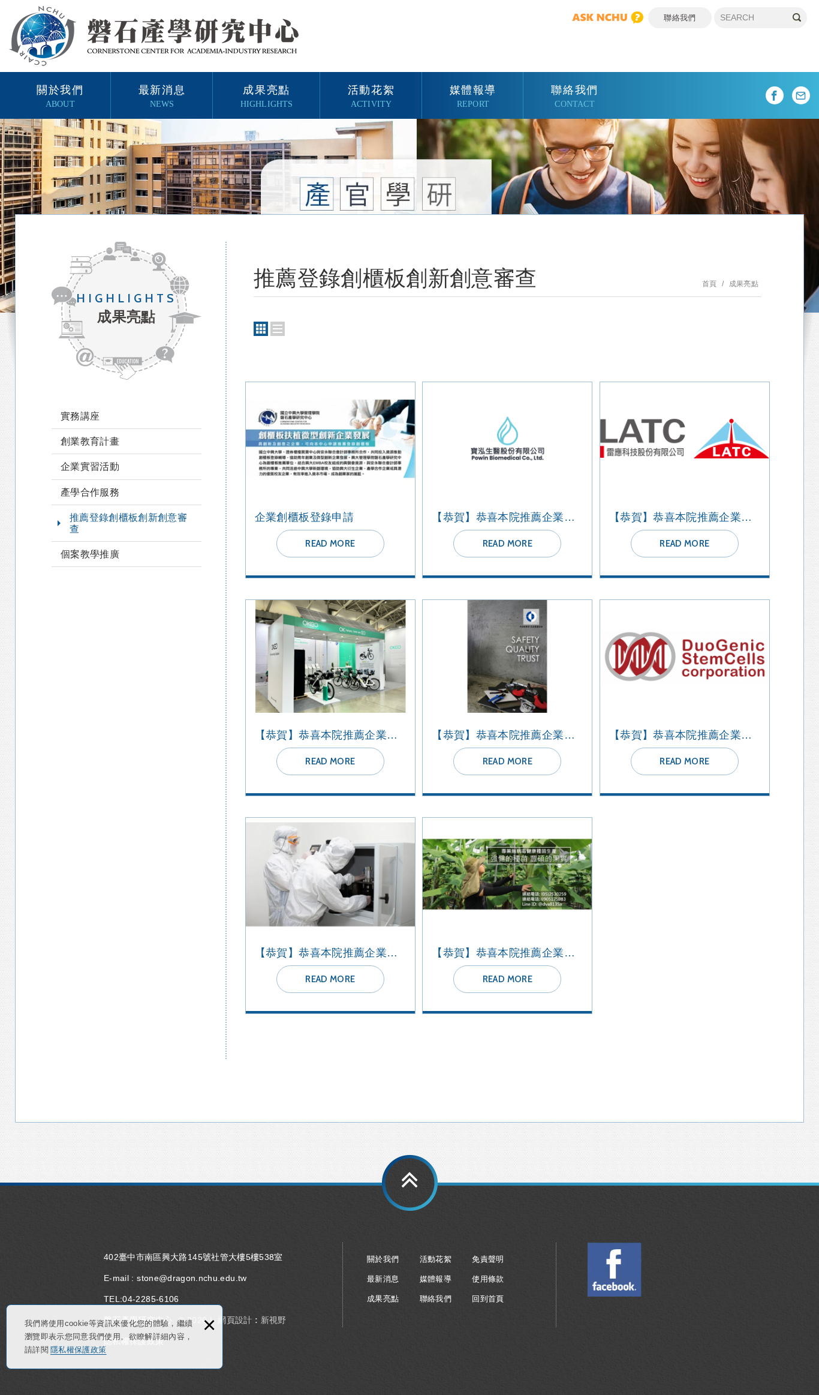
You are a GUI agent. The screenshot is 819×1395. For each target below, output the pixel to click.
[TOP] (409, 1182)
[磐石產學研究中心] (154, 36)
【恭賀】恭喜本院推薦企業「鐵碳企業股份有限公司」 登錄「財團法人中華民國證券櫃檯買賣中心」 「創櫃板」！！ (507, 698)
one (277, 329)
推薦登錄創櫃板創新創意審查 (128, 523)
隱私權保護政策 (78, 1349)
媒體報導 (473, 95)
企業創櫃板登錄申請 (330, 480)
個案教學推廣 (90, 554)
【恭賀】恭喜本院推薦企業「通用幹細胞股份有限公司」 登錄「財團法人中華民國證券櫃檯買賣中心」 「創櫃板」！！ (684, 698)
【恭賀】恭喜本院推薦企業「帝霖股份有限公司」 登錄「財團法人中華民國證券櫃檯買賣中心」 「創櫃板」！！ (507, 915)
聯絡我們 (679, 18)
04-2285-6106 (150, 1299)
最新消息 (161, 95)
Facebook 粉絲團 (615, 1270)
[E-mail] (801, 95)
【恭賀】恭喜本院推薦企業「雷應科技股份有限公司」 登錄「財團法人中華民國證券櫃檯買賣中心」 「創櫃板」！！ (684, 480)
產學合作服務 (90, 492)
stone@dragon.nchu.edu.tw (191, 1278)
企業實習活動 (90, 466)
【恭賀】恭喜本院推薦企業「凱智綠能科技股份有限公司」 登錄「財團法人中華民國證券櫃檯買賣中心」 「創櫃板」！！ (330, 698)
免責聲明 (488, 1259)
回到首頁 (488, 1298)
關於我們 (60, 95)
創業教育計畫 (90, 441)
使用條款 (488, 1278)
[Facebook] (775, 95)
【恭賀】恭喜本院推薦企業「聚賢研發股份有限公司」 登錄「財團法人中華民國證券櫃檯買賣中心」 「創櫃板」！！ (330, 915)
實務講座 (80, 416)
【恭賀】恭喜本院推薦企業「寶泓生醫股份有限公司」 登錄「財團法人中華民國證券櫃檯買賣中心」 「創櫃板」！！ (507, 480)
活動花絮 (371, 95)
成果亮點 (266, 95)
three (261, 329)
